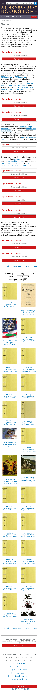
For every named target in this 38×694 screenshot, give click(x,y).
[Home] (19, 12)
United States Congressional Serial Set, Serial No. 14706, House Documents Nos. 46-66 (10, 369)
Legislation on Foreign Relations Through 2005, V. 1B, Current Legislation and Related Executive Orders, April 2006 (28, 312)
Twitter (16, 689)
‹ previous (17, 266)
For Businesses (19, 673)
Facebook (13, 689)
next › (27, 266)
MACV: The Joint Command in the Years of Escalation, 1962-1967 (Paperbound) (10, 481)
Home (3, 21)
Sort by (12, 276)
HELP (18, 17)
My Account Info (19, 670)
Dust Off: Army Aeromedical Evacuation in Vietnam (28, 621)
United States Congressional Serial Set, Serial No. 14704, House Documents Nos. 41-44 (10, 396)
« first (6, 266)
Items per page (15, 279)
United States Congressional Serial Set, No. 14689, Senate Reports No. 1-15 (28, 561)
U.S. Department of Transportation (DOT (15, 164)
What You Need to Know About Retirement (17, 84)
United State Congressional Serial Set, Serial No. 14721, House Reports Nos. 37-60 (10, 304)
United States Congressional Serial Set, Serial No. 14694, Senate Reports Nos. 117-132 (28, 422)
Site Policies (19, 663)
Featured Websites (19, 679)
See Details (19, 646)
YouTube (22, 689)
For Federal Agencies (19, 676)
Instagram (19, 689)
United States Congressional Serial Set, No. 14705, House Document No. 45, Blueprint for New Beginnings (10, 534)
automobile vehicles (16, 161)
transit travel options (9, 163)
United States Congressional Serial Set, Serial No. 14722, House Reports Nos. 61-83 (28, 369)
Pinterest (25, 689)
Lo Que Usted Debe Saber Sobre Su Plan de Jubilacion (17, 88)
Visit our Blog (19, 686)
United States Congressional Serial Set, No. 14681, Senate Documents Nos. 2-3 (10, 561)
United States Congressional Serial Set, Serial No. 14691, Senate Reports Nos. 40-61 (10, 422)
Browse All (9, 21)
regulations (18, 159)
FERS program (20, 77)
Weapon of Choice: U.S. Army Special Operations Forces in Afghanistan (10, 342)
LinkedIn (28, 689)
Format (7, 273)
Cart (34, 17)
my (7, 17)
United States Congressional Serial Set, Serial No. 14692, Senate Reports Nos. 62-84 (28, 396)
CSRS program (6, 77)
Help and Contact (19, 666)
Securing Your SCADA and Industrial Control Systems (10, 444)
